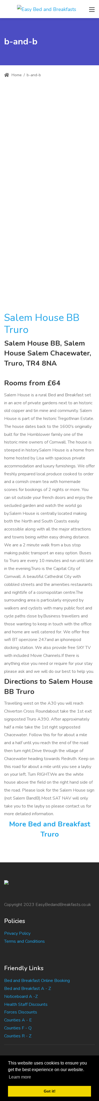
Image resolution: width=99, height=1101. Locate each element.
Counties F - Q (18, 1028)
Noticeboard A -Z (21, 996)
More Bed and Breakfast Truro (49, 829)
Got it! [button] (50, 1091)
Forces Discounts (20, 1012)
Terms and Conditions (24, 941)
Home (16, 75)
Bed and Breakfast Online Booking (37, 981)
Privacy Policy (17, 933)
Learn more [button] (20, 1077)
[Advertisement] (49, 138)
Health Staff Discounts (26, 1004)
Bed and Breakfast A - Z (27, 989)
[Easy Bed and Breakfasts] (46, 8)
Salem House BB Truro (41, 323)
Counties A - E (18, 1020)
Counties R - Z (17, 1036)
